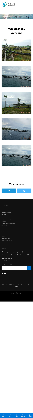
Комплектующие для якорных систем (8, 210)
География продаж (5, 242)
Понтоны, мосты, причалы (6, 216)
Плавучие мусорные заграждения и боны (9, 218)
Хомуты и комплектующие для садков (9, 207)
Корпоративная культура (6, 238)
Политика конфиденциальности (16, 287)
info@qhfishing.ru (7, 260)
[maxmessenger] (5, 273)
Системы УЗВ (4, 225)
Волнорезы (4, 221)
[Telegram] (2, 273)
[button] (10, 415)
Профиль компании (5, 234)
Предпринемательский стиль (7, 240)
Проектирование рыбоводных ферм (8, 223)
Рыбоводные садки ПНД (6, 212)
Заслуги (3, 236)
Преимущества (4, 245)
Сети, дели (4, 214)
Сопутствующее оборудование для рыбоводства (11, 227)
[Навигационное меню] (30, 4)
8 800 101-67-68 (8, 258)
